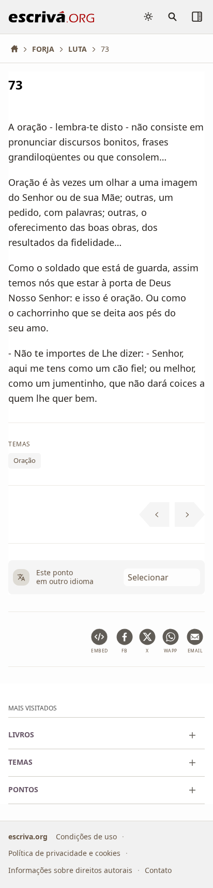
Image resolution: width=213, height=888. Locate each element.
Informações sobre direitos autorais (70, 870)
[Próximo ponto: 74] (190, 514)
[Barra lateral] (197, 16)
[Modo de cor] (148, 16)
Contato (158, 870)
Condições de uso (86, 836)
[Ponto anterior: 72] (154, 514)
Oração (24, 460)
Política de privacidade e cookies (64, 853)
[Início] (18, 49)
